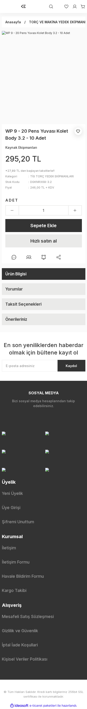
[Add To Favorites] (78, 131)
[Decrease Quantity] (12, 210)
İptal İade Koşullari (20, 644)
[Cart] (81, 6)
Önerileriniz (16, 319)
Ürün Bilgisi (15, 274)
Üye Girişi (11, 507)
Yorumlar (14, 289)
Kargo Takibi (14, 590)
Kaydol (71, 366)
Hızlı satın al (43, 241)
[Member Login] (73, 6)
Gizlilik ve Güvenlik (20, 630)
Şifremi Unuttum (18, 521)
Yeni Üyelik (12, 493)
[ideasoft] (19, 705)
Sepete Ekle (43, 225)
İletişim (9, 547)
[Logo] (23, 6)
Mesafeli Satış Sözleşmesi (28, 616)
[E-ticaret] (43, 706)
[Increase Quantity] (75, 210)
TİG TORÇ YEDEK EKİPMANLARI (52, 176)
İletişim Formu (15, 562)
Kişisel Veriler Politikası (24, 659)
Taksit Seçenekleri (23, 304)
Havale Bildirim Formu (23, 576)
